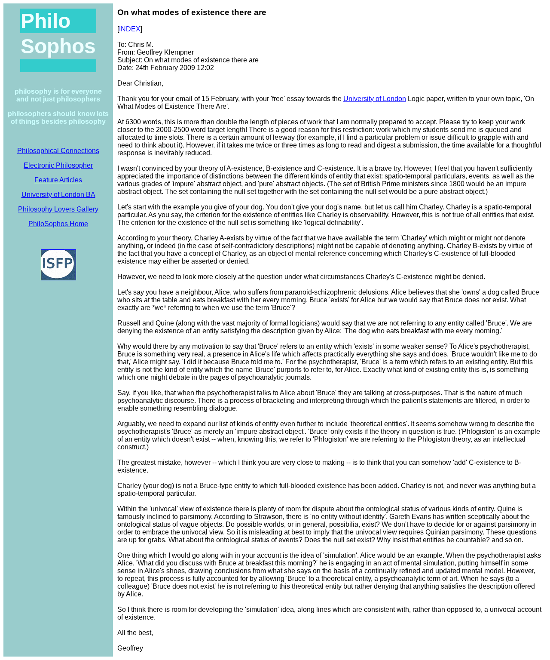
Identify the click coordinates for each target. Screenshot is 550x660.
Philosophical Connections (58, 150)
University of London (374, 98)
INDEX (130, 29)
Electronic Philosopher (58, 165)
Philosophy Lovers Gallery (58, 209)
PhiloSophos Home (58, 223)
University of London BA (58, 194)
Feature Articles (58, 180)
